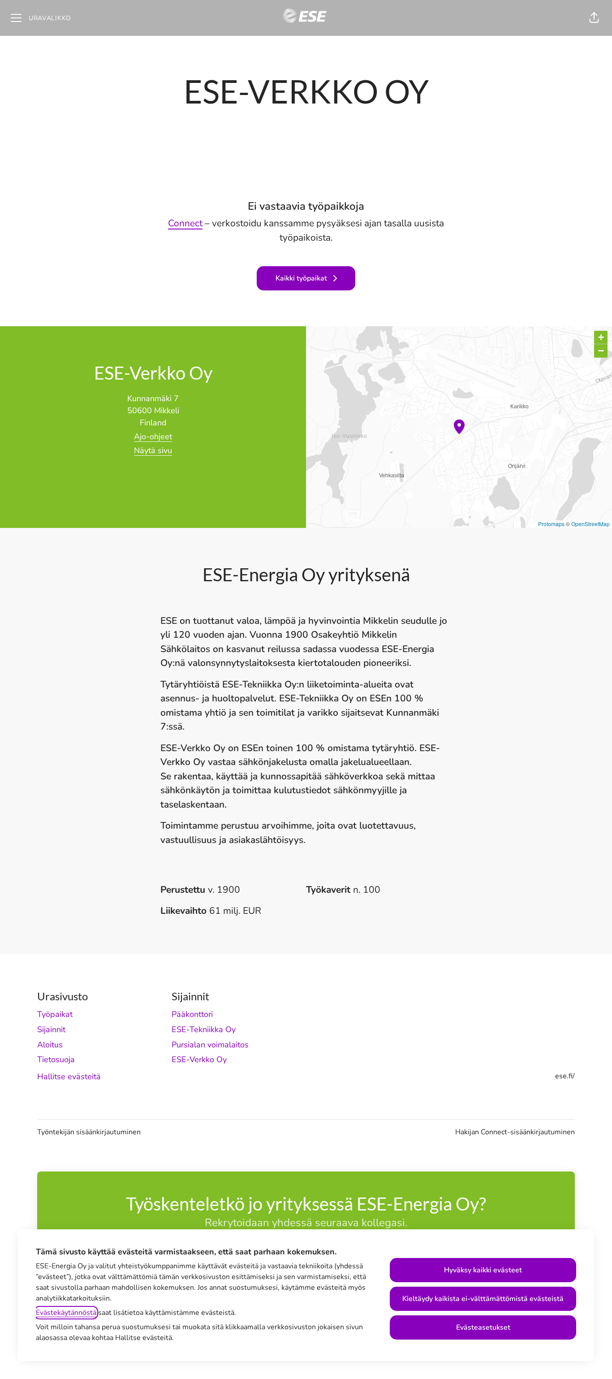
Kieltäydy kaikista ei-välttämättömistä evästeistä (483, 1299)
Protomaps (551, 523)
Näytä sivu (153, 450)
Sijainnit (51, 1029)
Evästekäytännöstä (66, 1313)
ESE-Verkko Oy (199, 1059)
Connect (185, 223)
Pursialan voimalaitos (210, 1044)
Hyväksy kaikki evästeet (483, 1270)
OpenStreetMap (590, 523)
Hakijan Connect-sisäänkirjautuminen (515, 1132)
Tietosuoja (56, 1059)
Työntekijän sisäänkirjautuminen (89, 1132)
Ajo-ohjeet (153, 436)
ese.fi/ (565, 1076)
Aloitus (50, 1044)
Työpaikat (55, 1014)
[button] (594, 17)
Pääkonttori (192, 1014)
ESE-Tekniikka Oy (204, 1029)
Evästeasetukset (483, 1327)
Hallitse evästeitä (69, 1076)
